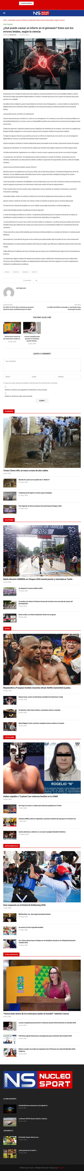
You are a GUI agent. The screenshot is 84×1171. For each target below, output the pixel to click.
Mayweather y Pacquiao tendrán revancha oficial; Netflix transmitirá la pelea (37, 688)
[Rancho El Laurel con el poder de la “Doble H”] (9, 483)
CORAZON (16, 272)
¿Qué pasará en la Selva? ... (28, 1150)
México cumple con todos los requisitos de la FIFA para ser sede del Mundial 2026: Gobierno (47, 1050)
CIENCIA (7, 272)
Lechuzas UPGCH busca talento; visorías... (33, 1119)
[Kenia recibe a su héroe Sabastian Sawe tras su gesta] (9, 618)
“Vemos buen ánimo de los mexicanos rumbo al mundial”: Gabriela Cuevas (36, 1014)
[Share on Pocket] (54, 280)
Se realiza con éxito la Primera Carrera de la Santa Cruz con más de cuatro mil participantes (46, 603)
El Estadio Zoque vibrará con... (29, 1137)
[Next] (38, 3)
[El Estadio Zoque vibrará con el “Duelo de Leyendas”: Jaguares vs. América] (9, 1140)
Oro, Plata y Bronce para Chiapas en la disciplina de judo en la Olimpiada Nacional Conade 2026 (47, 942)
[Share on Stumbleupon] (50, 280)
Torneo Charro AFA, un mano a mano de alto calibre (25, 470)
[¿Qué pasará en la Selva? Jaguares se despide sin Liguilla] (9, 1153)
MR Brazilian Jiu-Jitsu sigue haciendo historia (35, 914)
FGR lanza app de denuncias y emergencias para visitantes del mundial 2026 (45, 1036)
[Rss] (49, 7)
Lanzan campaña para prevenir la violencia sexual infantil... (32, 339)
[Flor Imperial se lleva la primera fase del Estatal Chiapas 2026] (9, 509)
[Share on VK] (44, 280)
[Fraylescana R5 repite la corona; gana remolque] (9, 496)
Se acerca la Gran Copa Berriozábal (31, 927)
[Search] (80, 13)
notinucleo (13, 35)
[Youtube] (46, 7)
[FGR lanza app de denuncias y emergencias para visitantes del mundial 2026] (9, 1039)
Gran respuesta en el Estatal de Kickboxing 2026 (24, 905)
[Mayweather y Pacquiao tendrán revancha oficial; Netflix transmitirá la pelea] (42, 659)
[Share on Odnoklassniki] (46, 280)
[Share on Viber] (59, 280)
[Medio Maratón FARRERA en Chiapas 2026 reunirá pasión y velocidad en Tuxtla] (42, 550)
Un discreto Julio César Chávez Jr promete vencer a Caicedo (39, 710)
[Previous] (36, 3)
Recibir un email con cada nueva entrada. (19, 396)
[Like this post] (37, 280)
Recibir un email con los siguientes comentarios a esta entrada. (26, 390)
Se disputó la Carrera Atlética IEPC (31, 588)
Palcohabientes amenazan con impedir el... (34, 1105)
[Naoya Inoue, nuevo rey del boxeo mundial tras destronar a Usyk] (9, 700)
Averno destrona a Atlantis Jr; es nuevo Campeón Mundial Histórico (42, 832)
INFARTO (34, 272)
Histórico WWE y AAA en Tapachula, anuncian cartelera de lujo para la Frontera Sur (47, 819)
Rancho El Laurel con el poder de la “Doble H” (34, 480)
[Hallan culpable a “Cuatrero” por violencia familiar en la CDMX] (42, 768)
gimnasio (25, 272)
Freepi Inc (61, 1168)
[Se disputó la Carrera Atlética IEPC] (9, 591)
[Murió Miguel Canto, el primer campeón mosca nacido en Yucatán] (9, 726)
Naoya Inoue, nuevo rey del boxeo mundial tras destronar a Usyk (41, 697)
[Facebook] (34, 7)
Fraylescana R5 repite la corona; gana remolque (35, 493)
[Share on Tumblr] (42, 280)
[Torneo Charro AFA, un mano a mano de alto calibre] (42, 442)
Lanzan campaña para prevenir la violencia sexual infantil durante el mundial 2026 (47, 1023)
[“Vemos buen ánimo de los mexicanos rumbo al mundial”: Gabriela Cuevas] (12, 328)
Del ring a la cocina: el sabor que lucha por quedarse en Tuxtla (40, 805)
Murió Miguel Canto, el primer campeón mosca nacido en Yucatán (41, 723)
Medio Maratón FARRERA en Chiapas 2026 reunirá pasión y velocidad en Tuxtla (38, 579)
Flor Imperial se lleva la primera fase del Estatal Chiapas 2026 (40, 506)
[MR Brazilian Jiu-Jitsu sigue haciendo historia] (9, 917)
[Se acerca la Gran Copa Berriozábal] (9, 930)
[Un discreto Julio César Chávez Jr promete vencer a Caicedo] (9, 713)
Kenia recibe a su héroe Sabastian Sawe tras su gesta (37, 614)
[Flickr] (43, 7)
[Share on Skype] (56, 280)
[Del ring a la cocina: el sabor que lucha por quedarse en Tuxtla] (9, 809)
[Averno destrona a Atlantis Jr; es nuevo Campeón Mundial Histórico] (9, 835)
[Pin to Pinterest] (40, 280)
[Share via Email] (61, 280)
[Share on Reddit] (48, 280)
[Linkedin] (40, 7)
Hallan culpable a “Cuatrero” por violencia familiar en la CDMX (30, 796)
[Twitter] (37, 7)
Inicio (5, 20)
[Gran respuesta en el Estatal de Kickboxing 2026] (42, 876)
